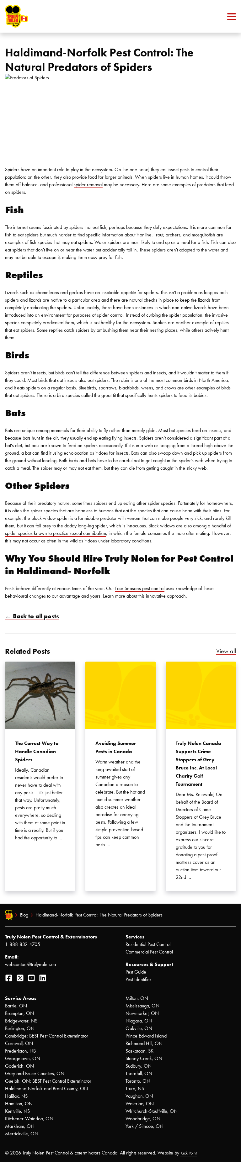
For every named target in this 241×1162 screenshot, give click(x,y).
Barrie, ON (16, 1006)
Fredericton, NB (20, 1051)
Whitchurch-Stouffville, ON (152, 1111)
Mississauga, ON (142, 1006)
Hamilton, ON (19, 1104)
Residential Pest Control (148, 944)
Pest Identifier (138, 979)
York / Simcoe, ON (144, 1126)
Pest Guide (136, 972)
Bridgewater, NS (21, 1021)
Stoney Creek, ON (144, 1058)
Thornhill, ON (139, 1073)
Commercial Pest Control (149, 952)
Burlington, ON (20, 1028)
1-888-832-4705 (22, 944)
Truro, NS (135, 1088)
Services (135, 937)
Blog (24, 915)
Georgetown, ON (22, 1058)
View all (226, 651)
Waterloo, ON (140, 1104)
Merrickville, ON (21, 1134)
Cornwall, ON (19, 1043)
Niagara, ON (139, 1021)
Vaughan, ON (139, 1096)
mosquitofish (203, 235)
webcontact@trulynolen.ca (30, 964)
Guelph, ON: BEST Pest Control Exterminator (48, 1081)
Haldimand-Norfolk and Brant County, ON (46, 1088)
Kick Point (188, 1153)
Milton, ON (137, 998)
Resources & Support (149, 964)
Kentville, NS (17, 1111)
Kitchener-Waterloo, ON (29, 1119)
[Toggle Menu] (231, 16)
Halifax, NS (16, 1096)
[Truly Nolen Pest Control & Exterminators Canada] (31, 16)
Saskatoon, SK (139, 1051)
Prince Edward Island (146, 1036)
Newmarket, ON (142, 1013)
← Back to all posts (32, 616)
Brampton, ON (19, 1013)
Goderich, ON (19, 1066)
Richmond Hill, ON (144, 1043)
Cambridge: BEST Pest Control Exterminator (46, 1036)
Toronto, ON (138, 1081)
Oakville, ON (139, 1028)
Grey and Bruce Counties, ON (34, 1073)
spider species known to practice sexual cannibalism (55, 533)
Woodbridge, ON (143, 1119)
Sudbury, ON (139, 1066)
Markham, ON (20, 1126)
